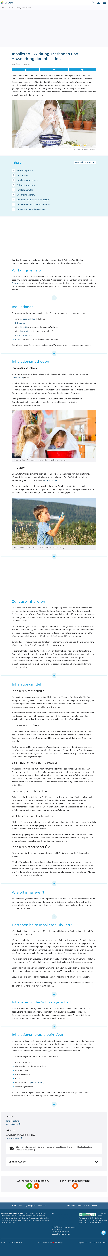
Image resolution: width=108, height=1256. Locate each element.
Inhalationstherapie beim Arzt (31, 209)
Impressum (82, 1242)
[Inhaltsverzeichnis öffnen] (103, 1232)
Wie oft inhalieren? (26, 194)
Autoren (80, 1205)
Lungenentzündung (35, 1082)
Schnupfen (20, 323)
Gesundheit (5, 7)
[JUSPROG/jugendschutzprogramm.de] (87, 1214)
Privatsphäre (102, 1242)
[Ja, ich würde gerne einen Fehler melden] (75, 1186)
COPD (17, 339)
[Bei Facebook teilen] (25, 69)
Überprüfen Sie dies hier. (61, 1234)
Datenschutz (92, 1242)
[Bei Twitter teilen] (54, 69)
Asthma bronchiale (23, 335)
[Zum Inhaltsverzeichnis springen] (54, 297)
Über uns (71, 1206)
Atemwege (16, 283)
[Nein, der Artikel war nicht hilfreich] (36, 1186)
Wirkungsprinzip (25, 170)
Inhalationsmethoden (27, 180)
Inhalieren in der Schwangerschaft (33, 204)
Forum (13, 1206)
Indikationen (23, 175)
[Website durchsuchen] (93, 2)
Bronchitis (24, 331)
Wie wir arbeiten (90, 1205)
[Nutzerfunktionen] (98, 2)
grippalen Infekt (28, 319)
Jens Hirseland (12, 1121)
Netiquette (42, 1205)
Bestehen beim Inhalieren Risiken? (33, 199)
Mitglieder (32, 1205)
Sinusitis (24, 327)
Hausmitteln (17, 377)
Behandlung (16, 7)
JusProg (98, 1223)
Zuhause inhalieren (26, 185)
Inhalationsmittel (25, 189)
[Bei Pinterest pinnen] (82, 69)
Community (22, 1205)
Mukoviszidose (50, 480)
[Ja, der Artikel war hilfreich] (29, 1186)
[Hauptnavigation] (104, 2)
